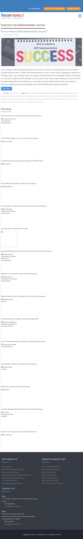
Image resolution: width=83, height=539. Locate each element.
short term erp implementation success (30, 102)
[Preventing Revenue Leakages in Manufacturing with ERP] (9, 329)
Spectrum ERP (6, 467)
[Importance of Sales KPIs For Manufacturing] (9, 397)
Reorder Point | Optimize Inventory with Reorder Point (18, 432)
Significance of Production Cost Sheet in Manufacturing (19, 274)
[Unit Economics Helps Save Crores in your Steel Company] (9, 148)
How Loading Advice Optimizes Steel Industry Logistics (18, 183)
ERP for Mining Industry (49, 475)
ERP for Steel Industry (49, 472)
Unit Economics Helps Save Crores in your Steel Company (20, 138)
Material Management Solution (12, 483)
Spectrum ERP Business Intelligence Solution (16, 475)
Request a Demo (73, 9)
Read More (6, 89)
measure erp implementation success (13, 99)
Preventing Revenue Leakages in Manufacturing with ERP (19, 319)
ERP (16, 93)
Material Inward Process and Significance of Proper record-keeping (23, 296)
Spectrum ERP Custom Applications (13, 478)
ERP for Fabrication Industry (51, 469)
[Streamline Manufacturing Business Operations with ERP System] (9, 171)
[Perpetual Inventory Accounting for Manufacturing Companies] (9, 126)
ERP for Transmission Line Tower (52, 483)
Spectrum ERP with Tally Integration (13, 469)
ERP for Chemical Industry (50, 478)
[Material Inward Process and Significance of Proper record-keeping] (9, 306)
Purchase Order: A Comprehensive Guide (14, 228)
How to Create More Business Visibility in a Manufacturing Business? (23, 341)
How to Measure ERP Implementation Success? (24, 31)
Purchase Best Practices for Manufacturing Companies (19, 364)
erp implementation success (66, 93)
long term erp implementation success (65, 96)
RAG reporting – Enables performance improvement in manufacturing (23, 206)
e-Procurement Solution (9, 481)
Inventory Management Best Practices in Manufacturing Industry (22, 409)
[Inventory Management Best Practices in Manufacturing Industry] (9, 419)
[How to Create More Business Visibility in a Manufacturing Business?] (9, 352)
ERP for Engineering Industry (51, 467)
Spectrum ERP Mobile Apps (10, 472)
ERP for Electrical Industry (50, 481)
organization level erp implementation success (41, 99)
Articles (12, 93)
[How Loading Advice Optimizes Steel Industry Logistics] (9, 194)
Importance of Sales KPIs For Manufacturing (15, 386)
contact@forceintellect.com (13, 506)
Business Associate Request (54, 9)
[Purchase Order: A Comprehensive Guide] (9, 239)
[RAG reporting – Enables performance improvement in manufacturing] (9, 216)
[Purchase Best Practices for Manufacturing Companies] (9, 374)
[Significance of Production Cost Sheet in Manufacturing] (9, 284)
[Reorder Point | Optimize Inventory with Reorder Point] (9, 442)
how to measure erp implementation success (37, 96)
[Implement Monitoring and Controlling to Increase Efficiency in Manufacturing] (9, 261)
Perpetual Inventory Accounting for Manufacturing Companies (21, 116)
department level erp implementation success (41, 93)
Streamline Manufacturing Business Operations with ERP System (22, 161)
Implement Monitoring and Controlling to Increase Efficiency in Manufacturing (26, 251)
